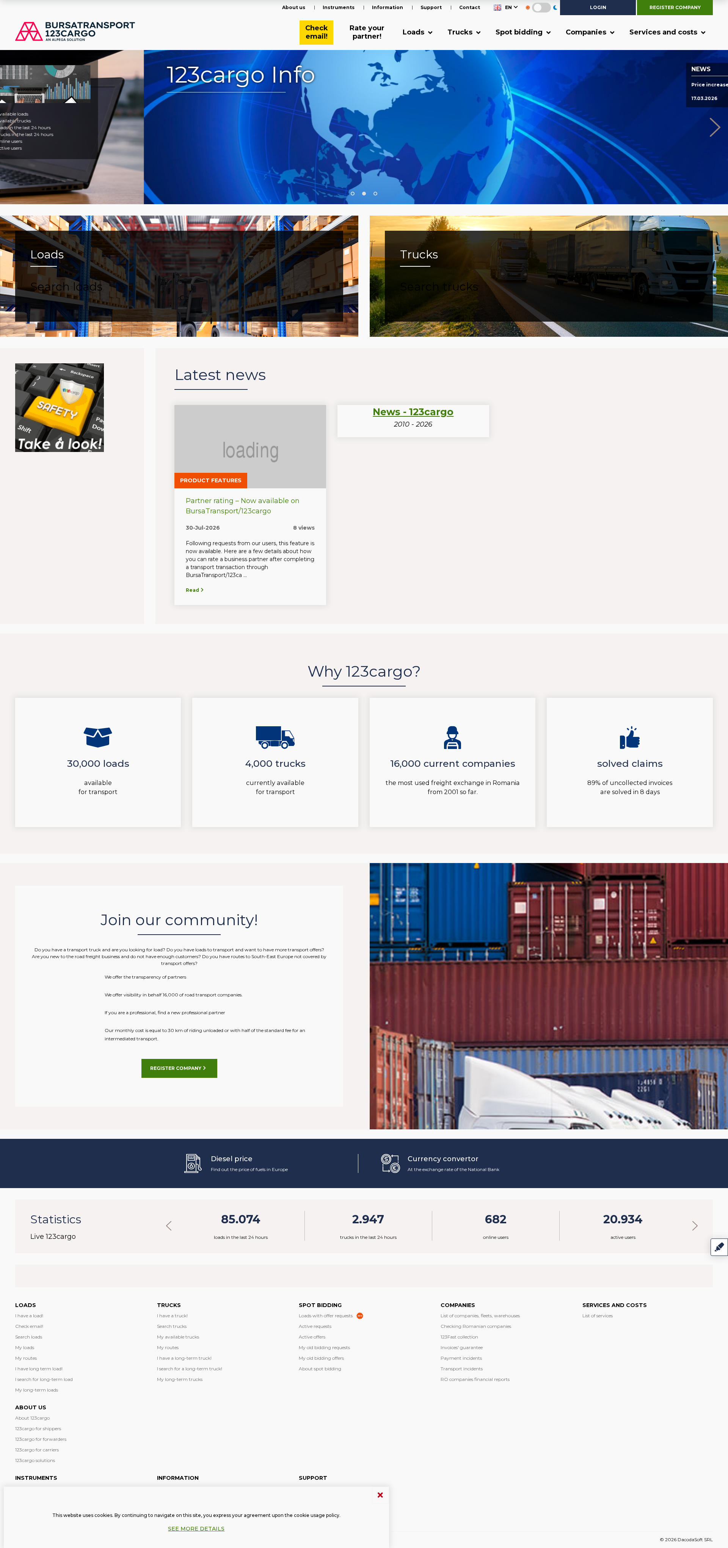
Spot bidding (520, 32)
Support (431, 7)
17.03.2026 (560, 98)
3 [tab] (375, 193)
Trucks (460, 32)
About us (293, 7)
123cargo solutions (35, 1460)
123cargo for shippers (38, 1428)
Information (387, 7)
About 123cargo (32, 1418)
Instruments (339, 7)
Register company (675, 7)
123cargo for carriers (37, 1450)
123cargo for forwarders (40, 1439)
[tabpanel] (364, 127)
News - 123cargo (413, 411)
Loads (414, 32)
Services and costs (664, 32)
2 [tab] (364, 193)
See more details (196, 1528)
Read (193, 590)
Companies (587, 32)
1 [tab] (353, 193)
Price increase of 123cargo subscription (599, 85)
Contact (469, 7)
